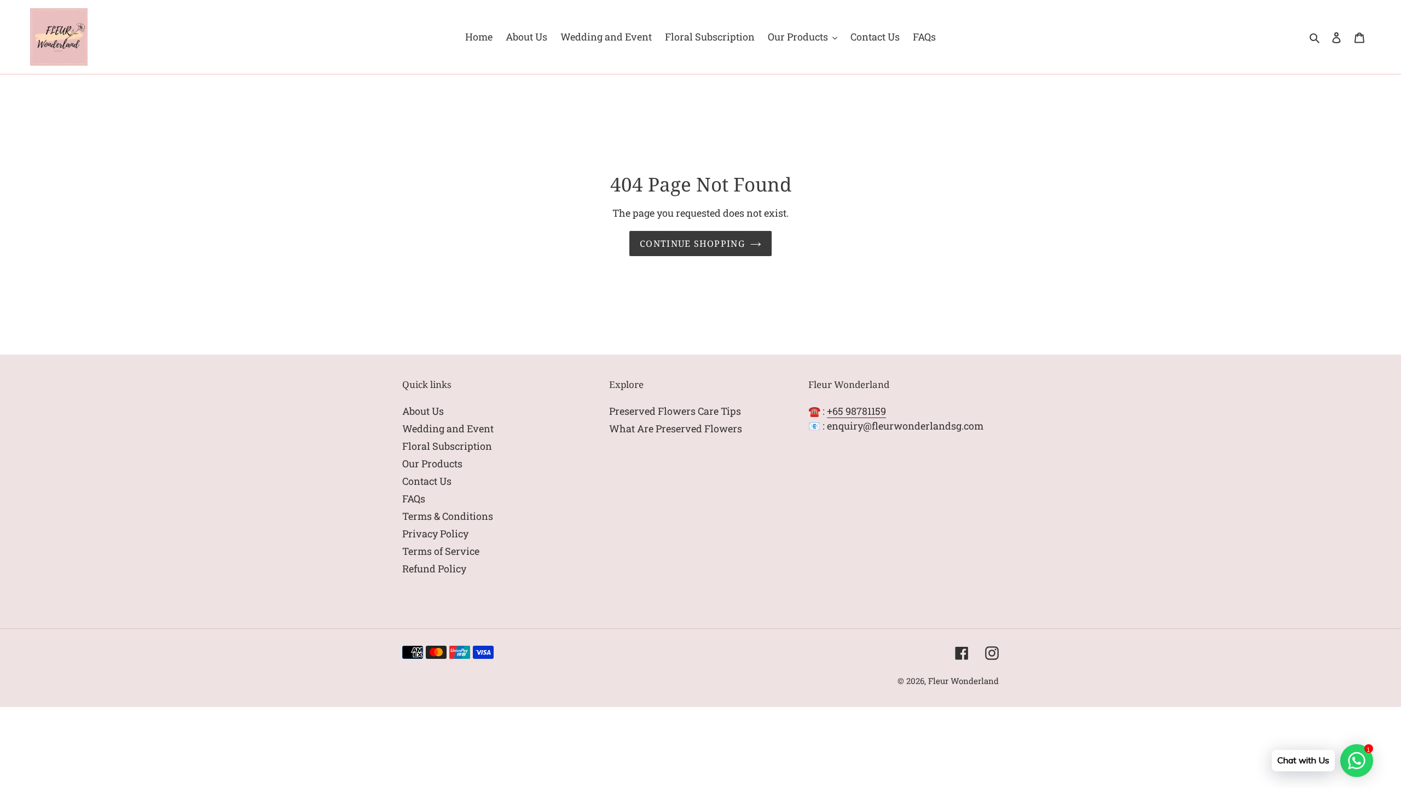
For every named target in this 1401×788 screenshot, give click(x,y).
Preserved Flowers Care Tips (675, 411)
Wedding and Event (448, 428)
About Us (423, 411)
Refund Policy (434, 568)
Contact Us (426, 481)
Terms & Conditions (447, 516)
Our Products (432, 463)
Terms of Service (440, 551)
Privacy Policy (435, 533)
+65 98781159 (856, 411)
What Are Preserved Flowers (675, 428)
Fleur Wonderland (963, 680)
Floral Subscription (447, 446)
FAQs (413, 498)
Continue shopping (692, 243)
